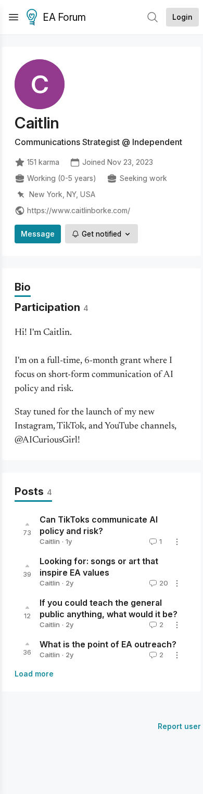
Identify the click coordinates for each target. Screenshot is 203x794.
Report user (179, 726)
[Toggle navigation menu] (13, 17)
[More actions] (177, 542)
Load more (34, 673)
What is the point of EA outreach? (108, 645)
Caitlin (50, 541)
